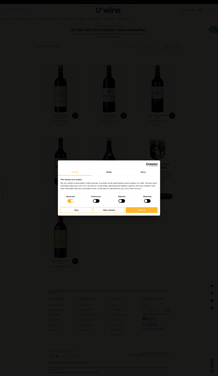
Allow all (141, 210)
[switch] (96, 201)
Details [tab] (109, 172)
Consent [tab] (75, 172)
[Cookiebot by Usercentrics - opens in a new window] (148, 164)
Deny (76, 210)
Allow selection (109, 210)
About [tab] (143, 172)
